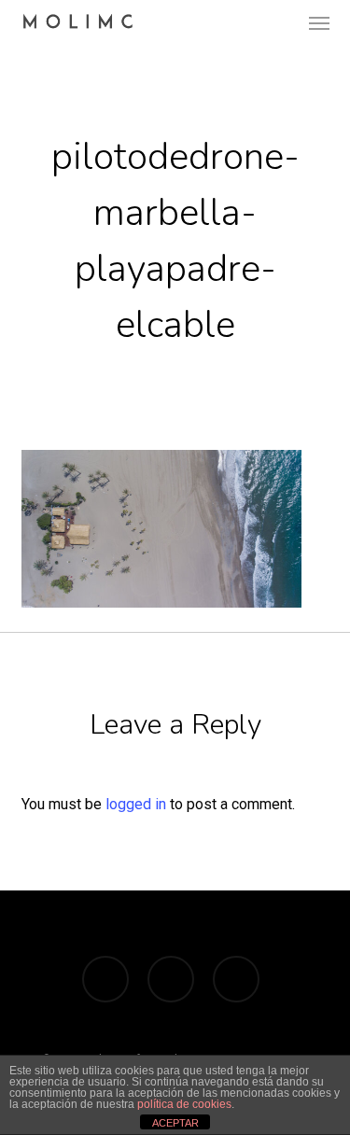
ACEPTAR (175, 1122)
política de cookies (184, 1104)
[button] (319, 22)
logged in (135, 804)
